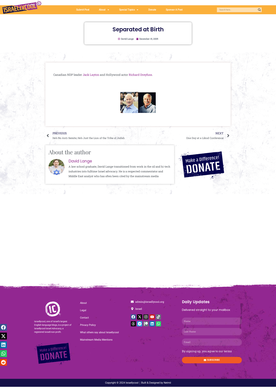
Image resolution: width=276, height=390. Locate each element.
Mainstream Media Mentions (96, 339)
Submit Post (82, 9)
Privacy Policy (88, 325)
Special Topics (127, 9)
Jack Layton (91, 75)
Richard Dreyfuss (140, 75)
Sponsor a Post (174, 9)
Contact (84, 317)
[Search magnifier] (259, 10)
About (102, 9)
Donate (152, 9)
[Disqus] (138, 240)
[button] (3, 327)
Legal (83, 310)
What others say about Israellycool (99, 332)
